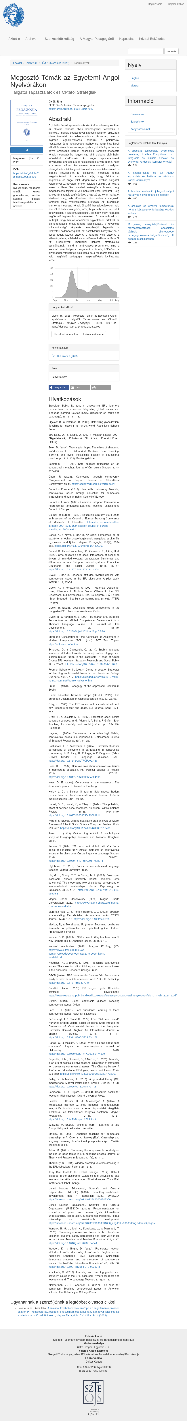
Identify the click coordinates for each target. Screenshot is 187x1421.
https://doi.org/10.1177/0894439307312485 (85, 828)
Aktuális (14, 38)
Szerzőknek (137, 121)
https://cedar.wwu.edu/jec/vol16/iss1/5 (93, 484)
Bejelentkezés (176, 4)
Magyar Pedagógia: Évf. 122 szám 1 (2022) (81, 1315)
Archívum (32, 38)
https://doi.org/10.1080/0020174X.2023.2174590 (77, 1053)
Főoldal (17, 63)
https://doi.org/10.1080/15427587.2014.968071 (76, 860)
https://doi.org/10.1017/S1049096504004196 (74, 777)
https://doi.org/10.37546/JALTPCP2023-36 (73, 760)
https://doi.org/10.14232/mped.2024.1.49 (72, 1119)
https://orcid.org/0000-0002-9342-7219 (71, 109)
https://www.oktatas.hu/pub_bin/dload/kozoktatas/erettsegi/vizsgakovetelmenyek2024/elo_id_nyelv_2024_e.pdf (113, 995)
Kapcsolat (126, 38)
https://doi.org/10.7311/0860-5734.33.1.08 (73, 1037)
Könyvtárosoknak (140, 129)
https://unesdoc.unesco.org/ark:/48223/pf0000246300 (80, 1199)
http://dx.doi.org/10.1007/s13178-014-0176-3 (91, 664)
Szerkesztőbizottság (59, 38)
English (135, 78)
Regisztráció (155, 4)
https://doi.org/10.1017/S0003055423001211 (74, 815)
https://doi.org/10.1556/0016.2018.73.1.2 (72, 1086)
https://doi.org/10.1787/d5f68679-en (69, 982)
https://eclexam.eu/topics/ (63, 644)
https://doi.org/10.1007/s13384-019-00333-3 (74, 1266)
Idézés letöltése (92, 334)
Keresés (171, 51)
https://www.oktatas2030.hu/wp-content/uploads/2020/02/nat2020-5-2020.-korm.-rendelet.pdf (77, 953)
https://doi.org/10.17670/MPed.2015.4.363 (78, 545)
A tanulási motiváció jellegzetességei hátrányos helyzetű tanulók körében (151, 192)
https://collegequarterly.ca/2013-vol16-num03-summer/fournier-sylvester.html (84, 678)
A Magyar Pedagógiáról (97, 38)
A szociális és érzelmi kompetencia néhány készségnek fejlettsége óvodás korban (151, 209)
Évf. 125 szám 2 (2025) (55, 63)
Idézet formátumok (65, 334)
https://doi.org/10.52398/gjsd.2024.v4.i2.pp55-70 (77, 631)
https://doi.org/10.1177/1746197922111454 (74, 569)
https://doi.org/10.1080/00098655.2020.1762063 (88, 1073)
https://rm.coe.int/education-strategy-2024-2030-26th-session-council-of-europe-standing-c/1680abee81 (84, 525)
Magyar (135, 85)
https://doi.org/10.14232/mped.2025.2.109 (26, 174)
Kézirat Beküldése (152, 38)
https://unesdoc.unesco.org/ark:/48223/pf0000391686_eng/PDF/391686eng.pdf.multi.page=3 (102, 1223)
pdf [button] (26, 150)
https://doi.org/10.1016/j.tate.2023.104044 (73, 1243)
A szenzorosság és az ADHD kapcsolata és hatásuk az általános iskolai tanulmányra (151, 176)
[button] (59, 387)
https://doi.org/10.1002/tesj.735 (92, 919)
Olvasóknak (137, 114)
